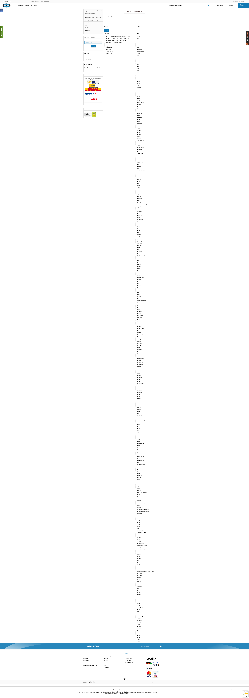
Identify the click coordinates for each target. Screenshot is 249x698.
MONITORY (87, 22)
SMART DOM (87, 30)
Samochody (87, 32)
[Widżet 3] (1, 32)
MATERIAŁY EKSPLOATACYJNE (91, 20)
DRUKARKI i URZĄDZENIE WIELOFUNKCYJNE (90, 14)
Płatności (106, 667)
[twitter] (94, 682)
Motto (105, 665)
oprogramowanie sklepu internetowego (159, 682)
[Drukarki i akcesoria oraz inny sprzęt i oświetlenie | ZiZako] (6, 5)
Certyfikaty (86, 658)
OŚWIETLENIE (88, 25)
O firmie (85, 656)
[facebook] (90, 682)
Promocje (27, 5)
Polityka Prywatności (89, 667)
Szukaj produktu (89, 37)
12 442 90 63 (129, 660)
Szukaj (93, 46)
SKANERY (87, 27)
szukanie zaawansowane (93, 48)
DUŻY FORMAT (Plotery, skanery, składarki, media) (93, 11)
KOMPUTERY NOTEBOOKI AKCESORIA (93, 17)
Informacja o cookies (147, 682)
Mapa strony (107, 662)
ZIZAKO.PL (85, 682)
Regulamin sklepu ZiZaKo (110, 669)
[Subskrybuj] (161, 646)
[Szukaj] (209, 5)
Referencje (86, 660)
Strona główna (21, 5)
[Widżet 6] (247, 38)
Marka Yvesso (107, 663)
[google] (92, 682)
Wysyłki (106, 660)
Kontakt (35, 5)
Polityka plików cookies (89, 662)
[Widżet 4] (1, 10)
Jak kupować (107, 656)
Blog (31, 5)
